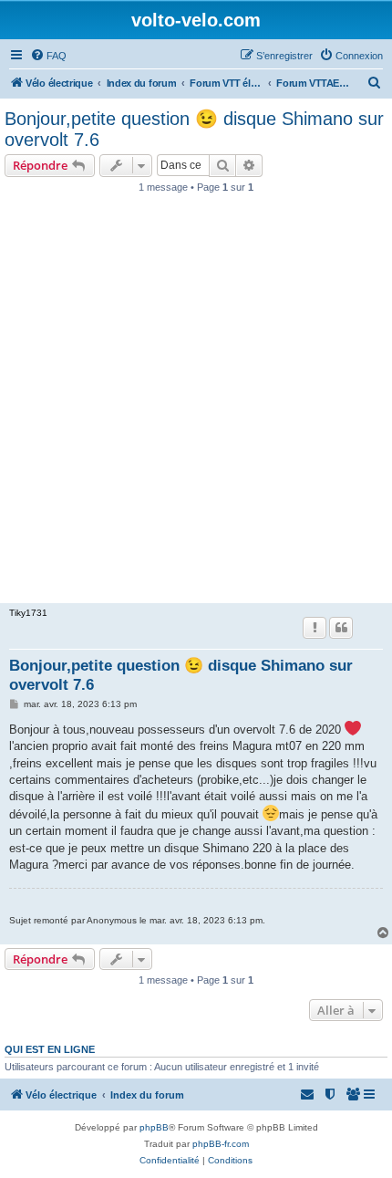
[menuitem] (48, 56)
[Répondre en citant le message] (341, 628)
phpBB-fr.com (220, 1144)
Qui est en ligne (50, 1049)
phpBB (154, 1127)
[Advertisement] (196, 403)
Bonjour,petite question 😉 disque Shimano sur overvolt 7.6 (194, 129)
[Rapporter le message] (314, 628)
